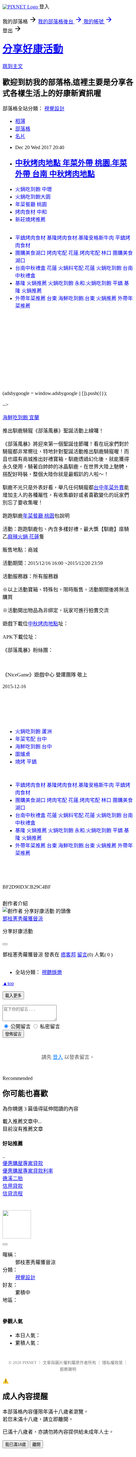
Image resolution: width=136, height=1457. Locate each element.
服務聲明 (68, 1369)
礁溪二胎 (13, 1178)
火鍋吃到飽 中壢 (33, 189)
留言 (82, 954)
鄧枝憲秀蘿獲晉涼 (23, 918)
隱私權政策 (112, 1362)
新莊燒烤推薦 (30, 219)
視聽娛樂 (52, 972)
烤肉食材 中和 (31, 212)
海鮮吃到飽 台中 (33, 746)
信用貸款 (13, 1186)
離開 (36, 1444)
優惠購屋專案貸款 (23, 1163)
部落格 (22, 128)
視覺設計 (54, 108)
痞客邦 (68, 954)
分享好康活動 (33, 49)
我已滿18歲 (15, 1444)
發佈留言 (13, 1034)
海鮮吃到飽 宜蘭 (21, 417)
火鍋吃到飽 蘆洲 (33, 731)
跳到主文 (13, 66)
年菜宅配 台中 (31, 739)
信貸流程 (13, 1193)
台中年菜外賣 (109, 487)
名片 (20, 136)
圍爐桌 (22, 754)
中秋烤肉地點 (43, 623)
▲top (8, 983)
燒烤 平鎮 (26, 761)
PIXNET (29, 1362)
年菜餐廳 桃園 (31, 204)
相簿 (20, 121)
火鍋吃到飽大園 (33, 197)
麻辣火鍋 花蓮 (23, 536)
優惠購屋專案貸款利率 (28, 1171)
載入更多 (13, 995)
